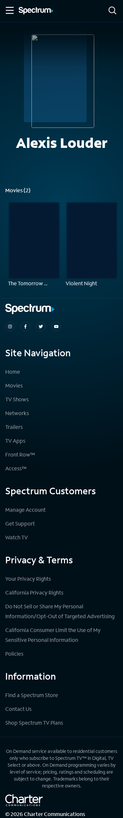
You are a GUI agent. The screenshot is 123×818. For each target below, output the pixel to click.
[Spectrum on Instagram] (10, 326)
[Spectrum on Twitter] (41, 326)
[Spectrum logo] (36, 11)
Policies (14, 653)
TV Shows (17, 399)
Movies (14, 385)
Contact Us (18, 708)
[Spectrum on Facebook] (25, 326)
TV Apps (15, 440)
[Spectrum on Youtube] (56, 326)
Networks (17, 412)
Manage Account (25, 509)
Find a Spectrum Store (31, 694)
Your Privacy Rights (28, 578)
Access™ (16, 468)
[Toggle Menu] (9, 10)
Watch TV (16, 537)
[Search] (112, 11)
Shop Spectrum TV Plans (34, 722)
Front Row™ (20, 454)
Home (12, 371)
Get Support (20, 523)
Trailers (14, 426)
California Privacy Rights (34, 592)
